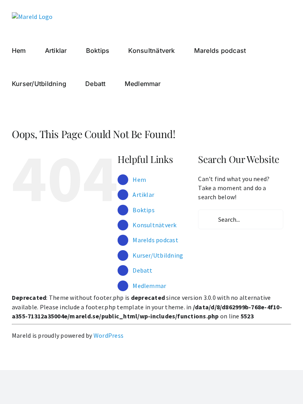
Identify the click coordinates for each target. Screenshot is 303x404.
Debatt (142, 270)
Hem (139, 179)
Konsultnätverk (154, 225)
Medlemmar (149, 286)
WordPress (108, 335)
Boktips (144, 210)
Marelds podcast (155, 240)
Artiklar (143, 194)
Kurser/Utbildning (158, 255)
